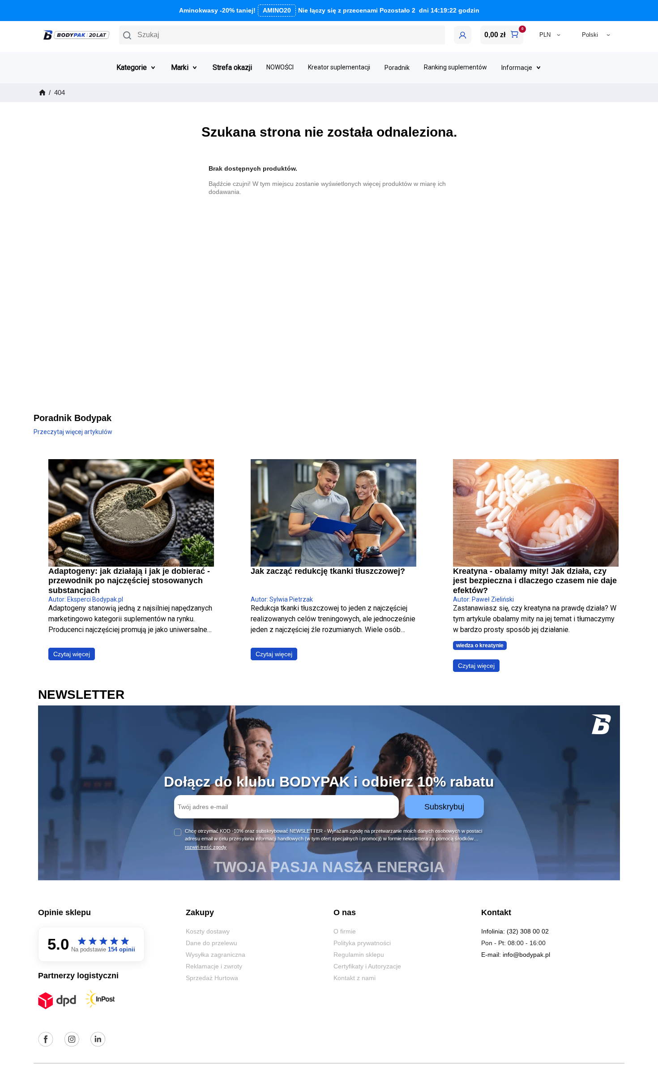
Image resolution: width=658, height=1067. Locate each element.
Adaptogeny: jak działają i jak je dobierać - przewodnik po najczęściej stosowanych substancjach (129, 581)
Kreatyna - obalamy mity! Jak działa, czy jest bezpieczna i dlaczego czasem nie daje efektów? (535, 581)
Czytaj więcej (71, 654)
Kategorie (131, 67)
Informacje (516, 67)
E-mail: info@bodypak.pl (515, 954)
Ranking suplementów (455, 67)
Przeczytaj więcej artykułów (73, 431)
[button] (282, 35)
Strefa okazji (232, 67)
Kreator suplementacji (339, 67)
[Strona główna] (41, 93)
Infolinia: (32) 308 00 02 (515, 931)
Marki (179, 67)
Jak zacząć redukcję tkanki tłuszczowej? (328, 571)
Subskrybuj (444, 806)
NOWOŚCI (280, 67)
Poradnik (397, 67)
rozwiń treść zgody (205, 847)
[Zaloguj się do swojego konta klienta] (462, 35)
